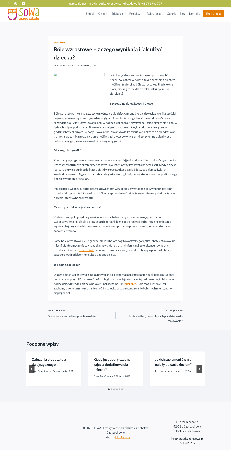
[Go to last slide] (31, 369)
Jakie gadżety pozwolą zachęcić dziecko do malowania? (156, 316)
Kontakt (194, 13)
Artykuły (60, 42)
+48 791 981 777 (151, 3)
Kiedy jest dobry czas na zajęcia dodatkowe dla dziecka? (112, 364)
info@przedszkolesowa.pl (105, 3)
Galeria (171, 13)
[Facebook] (7, 3)
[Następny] (199, 369)
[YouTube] (23, 3)
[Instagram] (15, 3)
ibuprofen (130, 284)
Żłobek (90, 13)
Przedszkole (86, 250)
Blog (183, 13)
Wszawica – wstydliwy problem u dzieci (73, 313)
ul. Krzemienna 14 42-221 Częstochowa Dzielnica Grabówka (187, 426)
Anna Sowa (65, 65)
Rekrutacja (213, 13)
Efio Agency (122, 437)
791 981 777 (187, 443)
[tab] (109, 389)
